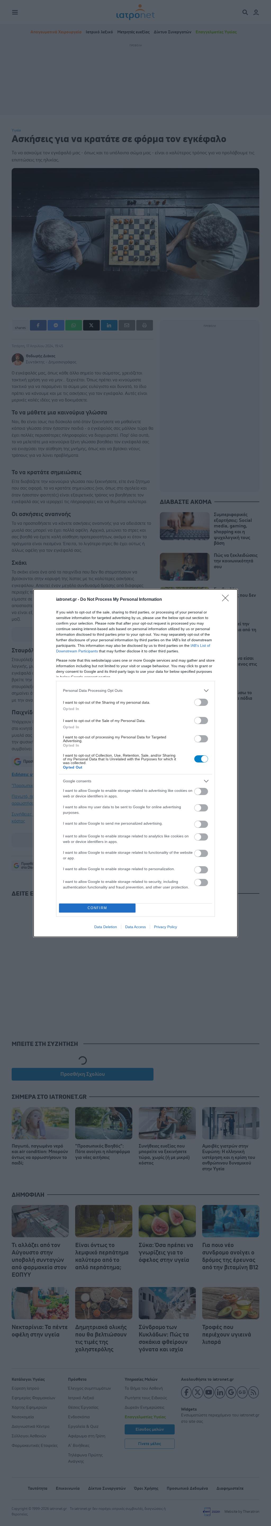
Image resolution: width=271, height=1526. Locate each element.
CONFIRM (97, 908)
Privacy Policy (165, 927)
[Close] (227, 600)
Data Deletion (105, 927)
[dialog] (135, 763)
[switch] (201, 702)
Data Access (135, 927)
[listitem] (135, 690)
